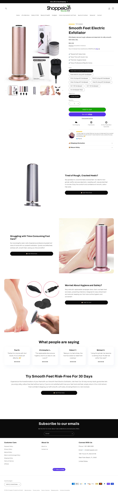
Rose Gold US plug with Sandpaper (81, 70)
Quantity (71, 100)
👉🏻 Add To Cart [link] (86, 302)
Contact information (65, 490)
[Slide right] (62, 90)
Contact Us (45, 449)
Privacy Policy (8, 449)
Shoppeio (10, 490)
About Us (44, 446)
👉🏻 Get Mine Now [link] (86, 192)
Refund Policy (8, 452)
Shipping (71, 45)
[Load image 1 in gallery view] (13, 90)
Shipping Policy (8, 458)
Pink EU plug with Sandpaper (101, 78)
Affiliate (6, 464)
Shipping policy (54, 490)
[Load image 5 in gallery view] (56, 90)
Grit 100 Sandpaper (93, 86)
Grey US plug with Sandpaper (79, 82)
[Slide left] (6, 90)
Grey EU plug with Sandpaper (101, 82)
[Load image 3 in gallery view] (34, 90)
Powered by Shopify (18, 490)
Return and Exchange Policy (12, 455)
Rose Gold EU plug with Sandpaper (81, 74)
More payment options (87, 118)
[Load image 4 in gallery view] (45, 90)
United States (74, 96)
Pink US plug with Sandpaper (79, 78)
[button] (6, 8)
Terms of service (45, 490)
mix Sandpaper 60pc (76, 89)
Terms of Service (9, 461)
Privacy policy (36, 490)
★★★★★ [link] (17, 361)
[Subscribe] (72, 434)
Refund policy (28, 490)
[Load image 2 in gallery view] (24, 90)
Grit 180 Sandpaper (76, 86)
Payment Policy (8, 446)
